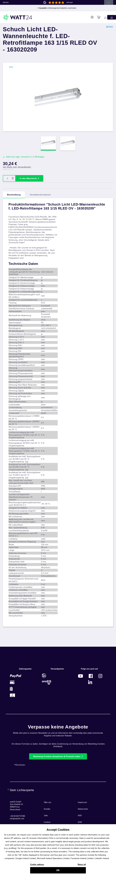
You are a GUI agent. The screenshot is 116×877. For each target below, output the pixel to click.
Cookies (47, 822)
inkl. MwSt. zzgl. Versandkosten (17, 167)
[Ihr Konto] (91, 17)
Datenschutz (83, 809)
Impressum (82, 802)
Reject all (82, 864)
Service (6, 2)
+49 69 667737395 (17, 816)
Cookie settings (37, 864)
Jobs (46, 816)
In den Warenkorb (28, 178)
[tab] (14, 194)
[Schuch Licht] (109, 41)
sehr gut (69, 2)
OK (58, 870)
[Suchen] (104, 17)
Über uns (47, 802)
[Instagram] (100, 676)
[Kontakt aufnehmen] (108, 2)
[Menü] (111, 17)
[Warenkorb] (97, 17)
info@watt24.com (17, 819)
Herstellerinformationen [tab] (40, 195)
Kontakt (47, 809)
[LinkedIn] (90, 682)
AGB (80, 822)
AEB (80, 816)
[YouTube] (80, 676)
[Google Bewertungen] (44, 2)
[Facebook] (90, 676)
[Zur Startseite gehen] (17, 17)
